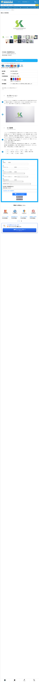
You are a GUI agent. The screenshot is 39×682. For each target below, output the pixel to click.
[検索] (37, 5)
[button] (3, 37)
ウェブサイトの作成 (32, 7)
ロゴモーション (16, 7)
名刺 (20, 7)
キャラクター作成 (25, 7)
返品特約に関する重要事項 (9, 190)
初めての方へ (3, 7)
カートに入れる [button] (20, 60)
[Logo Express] (6, 1)
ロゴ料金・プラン (9, 7)
